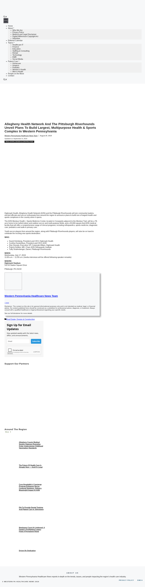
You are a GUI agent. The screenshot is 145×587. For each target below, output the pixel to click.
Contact (11, 76)
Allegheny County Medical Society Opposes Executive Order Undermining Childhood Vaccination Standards (31, 445)
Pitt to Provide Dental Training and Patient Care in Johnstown (31, 508)
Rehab (15, 53)
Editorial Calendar (15, 40)
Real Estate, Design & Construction (19, 141)
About (10, 28)
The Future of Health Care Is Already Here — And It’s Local (30, 466)
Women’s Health (19, 70)
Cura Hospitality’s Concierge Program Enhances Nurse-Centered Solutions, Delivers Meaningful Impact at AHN (30, 487)
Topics (10, 43)
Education (16, 49)
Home (10, 26)
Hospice (15, 65)
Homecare (16, 63)
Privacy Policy (18, 32)
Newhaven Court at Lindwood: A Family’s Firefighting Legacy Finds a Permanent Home (32, 529)
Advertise (16, 38)
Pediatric (16, 67)
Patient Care (13, 61)
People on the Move (16, 74)
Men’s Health (17, 72)
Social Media (17, 59)
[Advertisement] (72, 101)
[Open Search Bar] (5, 17)
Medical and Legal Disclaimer (24, 34)
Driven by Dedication (27, 551)
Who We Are (17, 30)
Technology (17, 55)
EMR (14, 57)
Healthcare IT (17, 45)
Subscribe (36, 341)
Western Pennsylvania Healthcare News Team (21, 136)
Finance (15, 47)
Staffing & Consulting (20, 51)
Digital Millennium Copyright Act (25, 36)
